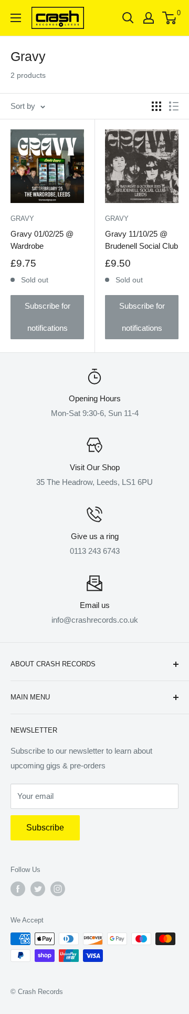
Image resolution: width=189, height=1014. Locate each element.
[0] (169, 18)
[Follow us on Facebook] (17, 888)
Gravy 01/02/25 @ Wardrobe (42, 239)
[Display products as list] (173, 106)
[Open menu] (15, 18)
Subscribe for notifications (47, 316)
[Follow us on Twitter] (37, 888)
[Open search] (128, 18)
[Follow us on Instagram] (57, 888)
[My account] (148, 18)
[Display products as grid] (156, 106)
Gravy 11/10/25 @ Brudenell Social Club (141, 239)
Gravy (22, 218)
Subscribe (45, 827)
